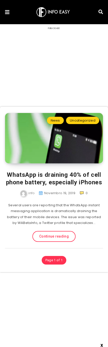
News (55, 120)
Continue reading (54, 236)
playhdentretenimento (52, 331)
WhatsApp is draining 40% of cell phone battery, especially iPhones (54, 178)
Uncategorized (82, 120)
